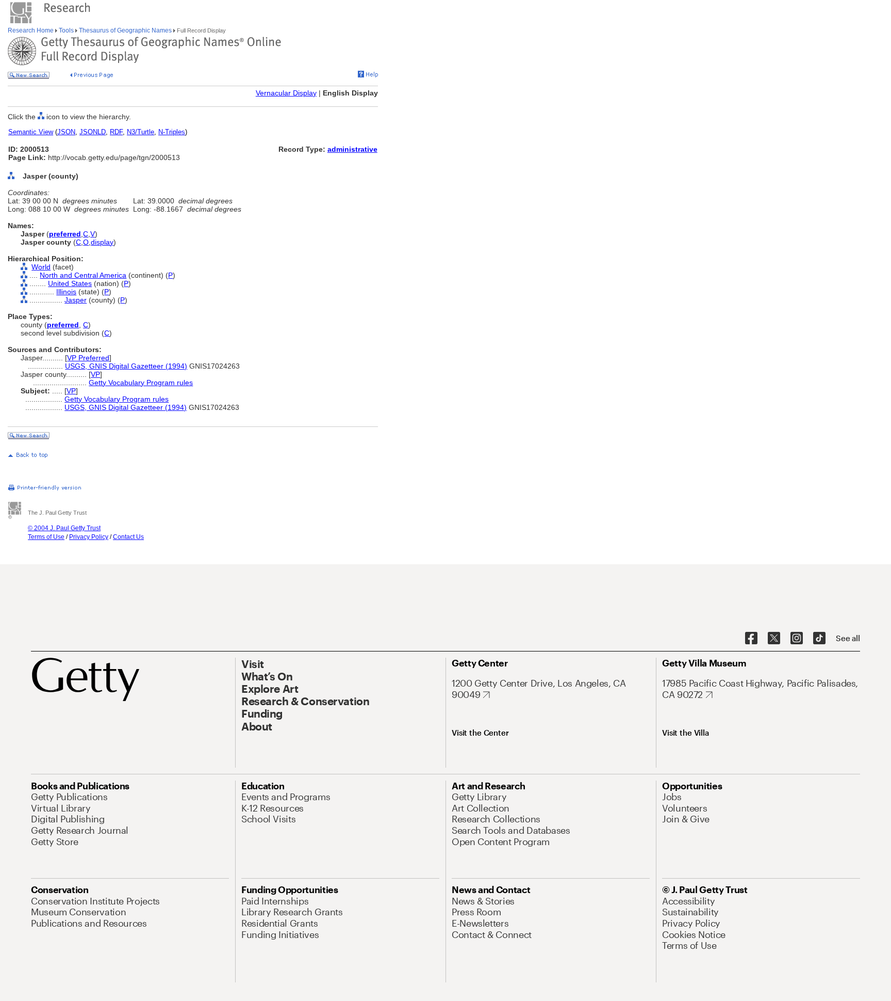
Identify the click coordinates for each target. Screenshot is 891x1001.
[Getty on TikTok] (819, 638)
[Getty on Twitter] (774, 638)
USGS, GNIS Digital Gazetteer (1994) (126, 366)
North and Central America (83, 275)
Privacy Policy (88, 537)
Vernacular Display (286, 93)
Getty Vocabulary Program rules (141, 382)
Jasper (75, 300)
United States (70, 283)
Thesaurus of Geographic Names (125, 30)
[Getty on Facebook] (751, 638)
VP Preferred (88, 358)
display (102, 242)
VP (95, 374)
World (41, 267)
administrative (352, 149)
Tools (66, 30)
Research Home (31, 30)
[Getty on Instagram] (796, 638)
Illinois (66, 292)
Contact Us (128, 537)
